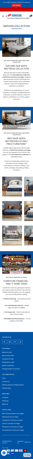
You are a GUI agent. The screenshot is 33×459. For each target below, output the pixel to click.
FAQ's (4, 378)
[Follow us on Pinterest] (15, 342)
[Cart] (30, 16)
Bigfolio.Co (28, 442)
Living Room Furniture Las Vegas (12, 420)
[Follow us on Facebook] (4, 342)
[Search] (6, 16)
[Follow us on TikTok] (20, 342)
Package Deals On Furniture (11, 369)
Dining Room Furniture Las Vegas (12, 427)
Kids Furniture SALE (8, 356)
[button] (4, 453)
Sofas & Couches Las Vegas (11, 423)
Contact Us (5, 381)
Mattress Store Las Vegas (10, 417)
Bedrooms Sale (7, 352)
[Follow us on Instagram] (10, 342)
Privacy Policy (6, 388)
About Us (5, 404)
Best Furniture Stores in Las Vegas (13, 413)
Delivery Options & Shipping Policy (13, 385)
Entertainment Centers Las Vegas (13, 430)
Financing (5, 401)
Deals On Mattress (8, 365)
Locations (5, 397)
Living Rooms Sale (7, 359)
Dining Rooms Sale (8, 362)
